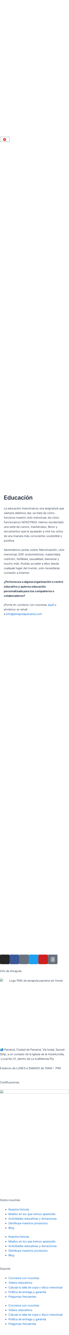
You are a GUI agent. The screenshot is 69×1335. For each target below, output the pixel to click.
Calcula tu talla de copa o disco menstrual (35, 1287)
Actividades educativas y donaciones (32, 1218)
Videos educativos (20, 1282)
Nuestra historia (18, 1209)
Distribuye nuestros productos (28, 1223)
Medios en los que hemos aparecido (32, 1214)
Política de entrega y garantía (27, 1292)
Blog (11, 1228)
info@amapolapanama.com (24, 614)
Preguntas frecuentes (22, 1296)
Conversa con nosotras (23, 1278)
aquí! (51, 605)
